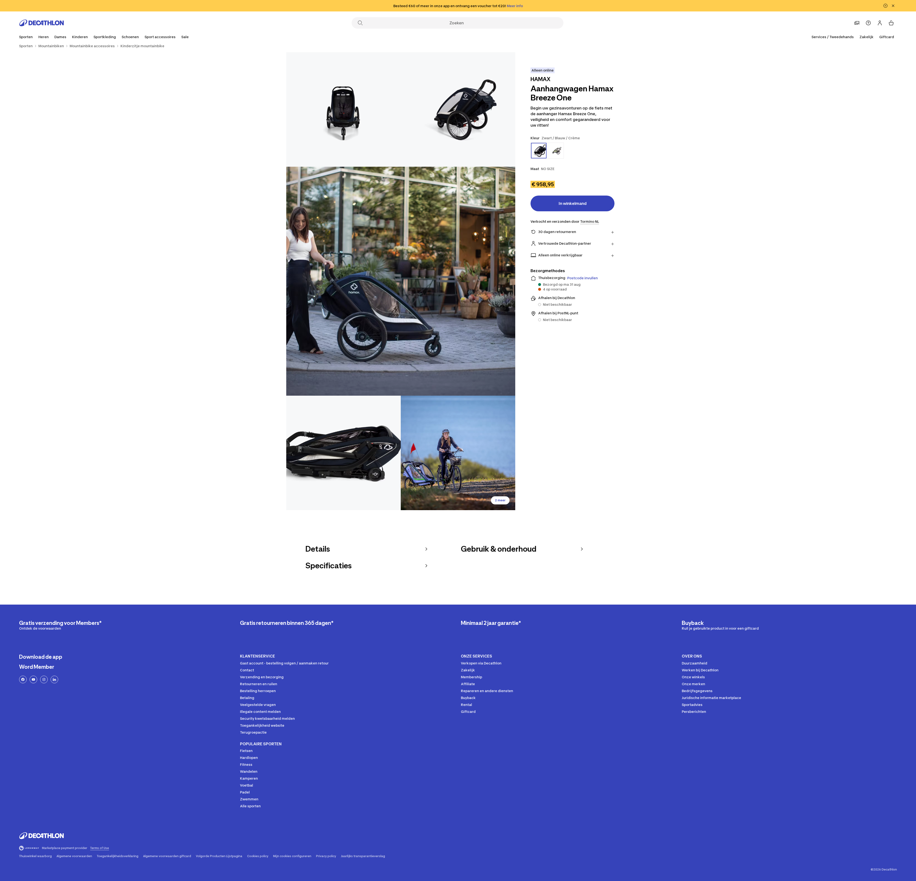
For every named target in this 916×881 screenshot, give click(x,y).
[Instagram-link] (44, 679)
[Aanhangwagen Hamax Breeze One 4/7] (343, 453)
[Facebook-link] (23, 679)
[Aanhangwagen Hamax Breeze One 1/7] (458, 109)
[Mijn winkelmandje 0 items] (891, 23)
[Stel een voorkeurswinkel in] (857, 23)
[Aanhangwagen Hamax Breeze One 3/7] (400, 281)
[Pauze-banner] (885, 6)
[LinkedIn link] (54, 679)
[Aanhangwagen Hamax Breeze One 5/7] (458, 453)
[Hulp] (868, 23)
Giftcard (886, 37)
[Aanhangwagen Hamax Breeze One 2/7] (343, 109)
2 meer (500, 500)
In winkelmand (573, 203)
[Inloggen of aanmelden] (879, 23)
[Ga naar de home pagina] (41, 23)
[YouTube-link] (33, 679)
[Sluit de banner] (893, 6)
